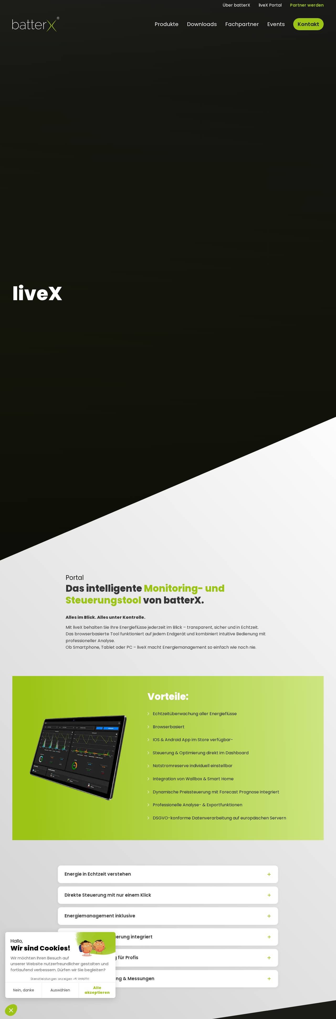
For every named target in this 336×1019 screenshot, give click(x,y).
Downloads (202, 24)
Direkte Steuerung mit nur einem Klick (108, 895)
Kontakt (308, 24)
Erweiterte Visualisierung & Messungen (109, 978)
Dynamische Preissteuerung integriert (109, 937)
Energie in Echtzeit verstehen (98, 874)
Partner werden (307, 5)
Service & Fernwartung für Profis (101, 957)
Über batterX (236, 5)
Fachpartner (242, 24)
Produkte (166, 24)
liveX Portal (270, 5)
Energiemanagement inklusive (100, 916)
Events (276, 24)
